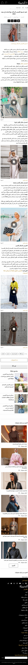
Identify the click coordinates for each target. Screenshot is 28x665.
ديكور (26, 625)
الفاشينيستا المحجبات (9, 54)
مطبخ (26, 602)
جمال (26, 595)
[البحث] (5, 3)
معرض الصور (25, 119)
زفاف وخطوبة (24, 610)
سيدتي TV (25, 653)
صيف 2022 (20, 52)
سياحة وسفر (24, 620)
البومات (25, 630)
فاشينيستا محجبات (14, 353)
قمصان (8, 353)
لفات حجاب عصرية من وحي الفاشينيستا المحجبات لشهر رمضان (15, 560)
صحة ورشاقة (24, 597)
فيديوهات (25, 628)
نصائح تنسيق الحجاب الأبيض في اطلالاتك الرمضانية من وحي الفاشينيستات (16, 467)
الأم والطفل (24, 608)
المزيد (13, 565)
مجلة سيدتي (24, 648)
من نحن (25, 635)
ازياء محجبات (18, 7)
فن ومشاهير (24, 605)
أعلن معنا (25, 643)
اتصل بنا (25, 638)
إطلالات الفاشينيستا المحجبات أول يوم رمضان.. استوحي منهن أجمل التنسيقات (15, 536)
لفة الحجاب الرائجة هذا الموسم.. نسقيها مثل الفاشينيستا (17, 491)
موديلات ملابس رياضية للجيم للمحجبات (20, 444)
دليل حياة (25, 600)
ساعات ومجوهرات (23, 615)
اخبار (26, 618)
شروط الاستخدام (23, 640)
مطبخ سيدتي (24, 650)
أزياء (22, 7)
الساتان (3, 353)
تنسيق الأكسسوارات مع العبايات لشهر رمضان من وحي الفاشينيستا (15, 513)
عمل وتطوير (24, 623)
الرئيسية (26, 7)
